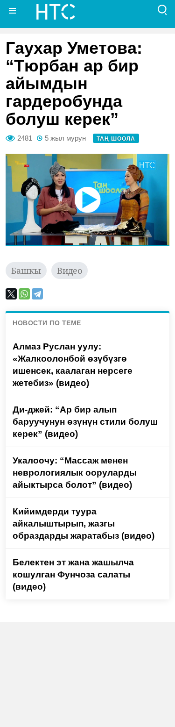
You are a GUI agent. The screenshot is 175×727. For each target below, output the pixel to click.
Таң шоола (116, 138)
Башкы (26, 270)
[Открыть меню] (12, 10)
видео (69, 270)
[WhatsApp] (24, 293)
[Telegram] (37, 293)
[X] (11, 293)
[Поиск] (162, 10)
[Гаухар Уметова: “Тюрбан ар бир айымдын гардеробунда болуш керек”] (87, 200)
